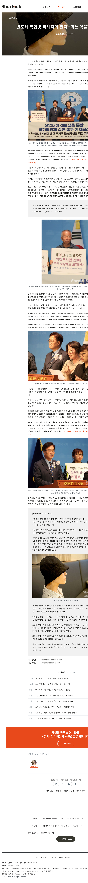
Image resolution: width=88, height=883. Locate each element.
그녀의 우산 (14, 17)
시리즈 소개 (70, 672)
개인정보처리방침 (41, 857)
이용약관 (53, 857)
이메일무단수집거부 (65, 857)
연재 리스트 (67, 839)
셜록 (17, 857)
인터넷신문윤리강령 (47, 871)
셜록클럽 (77, 7)
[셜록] (11, 7)
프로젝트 (62, 7)
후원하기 (67, 743)
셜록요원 (46, 7)
